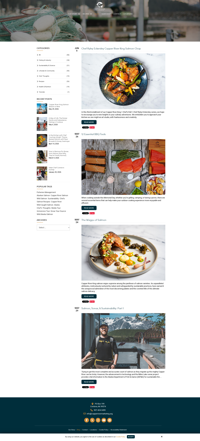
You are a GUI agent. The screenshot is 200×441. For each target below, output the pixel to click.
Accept (131, 437)
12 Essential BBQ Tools (93, 134)
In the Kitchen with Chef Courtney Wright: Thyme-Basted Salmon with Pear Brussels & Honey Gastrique (59, 138)
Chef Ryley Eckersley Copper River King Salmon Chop (111, 48)
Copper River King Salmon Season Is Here (59, 105)
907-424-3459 (100, 410)
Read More (89, 122)
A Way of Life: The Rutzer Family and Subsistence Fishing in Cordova (58, 120)
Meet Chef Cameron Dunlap (56, 168)
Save (93, 127)
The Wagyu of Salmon (93, 220)
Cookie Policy (120, 437)
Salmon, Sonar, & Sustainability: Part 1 (102, 308)
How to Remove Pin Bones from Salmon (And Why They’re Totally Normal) (58, 153)
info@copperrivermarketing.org (100, 414)
